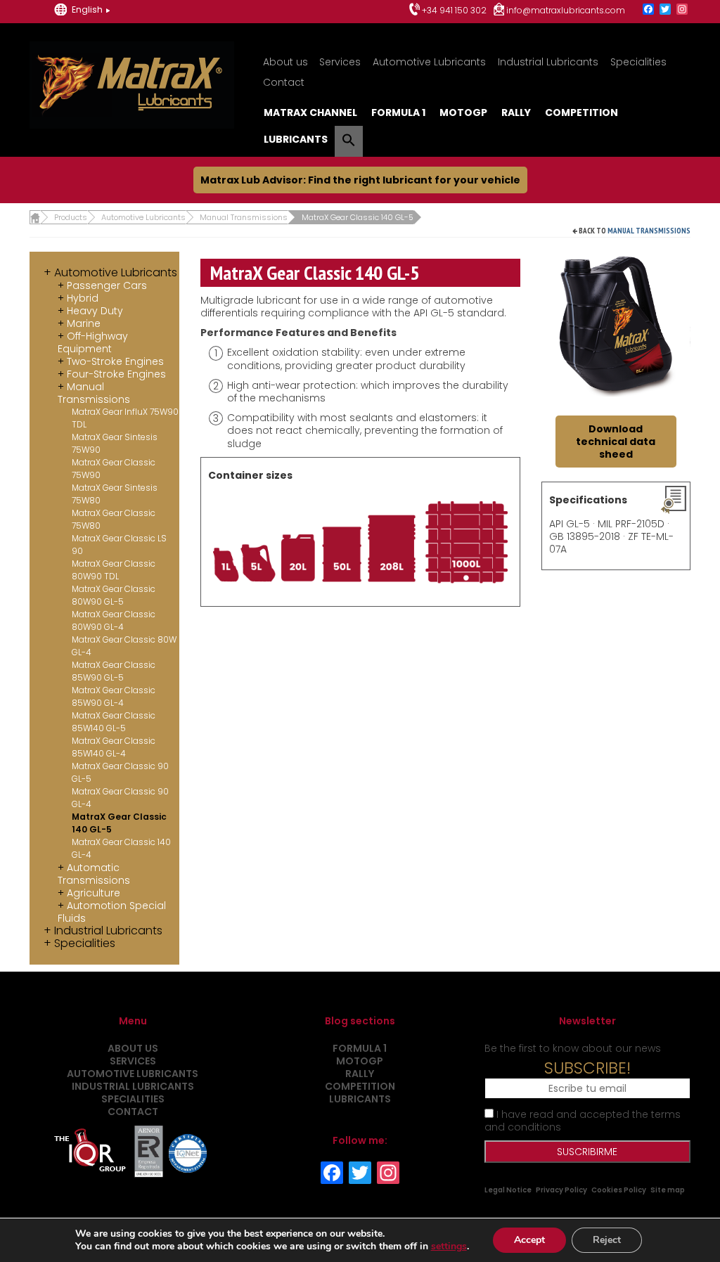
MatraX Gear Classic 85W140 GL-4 (113, 747)
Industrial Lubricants (548, 62)
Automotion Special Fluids (112, 912)
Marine (84, 323)
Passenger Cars (107, 285)
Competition (581, 112)
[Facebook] (648, 10)
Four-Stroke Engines (116, 374)
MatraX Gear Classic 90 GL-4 (120, 797)
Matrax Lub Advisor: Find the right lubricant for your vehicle (360, 180)
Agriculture (93, 893)
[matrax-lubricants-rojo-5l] (616, 325)
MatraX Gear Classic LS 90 (119, 544)
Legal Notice (508, 1190)
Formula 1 (398, 112)
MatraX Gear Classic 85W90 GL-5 (113, 671)
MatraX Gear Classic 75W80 (113, 519)
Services (340, 62)
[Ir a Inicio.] (35, 217)
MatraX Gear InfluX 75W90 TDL (125, 418)
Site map (667, 1190)
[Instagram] (682, 10)
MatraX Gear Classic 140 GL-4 (121, 848)
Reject (607, 1240)
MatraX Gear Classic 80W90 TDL (113, 570)
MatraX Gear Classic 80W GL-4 (124, 645)
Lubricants (296, 139)
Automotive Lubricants (429, 62)
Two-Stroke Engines (115, 361)
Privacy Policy (561, 1190)
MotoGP (463, 112)
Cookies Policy (618, 1190)
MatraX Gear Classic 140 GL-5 (119, 823)
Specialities (638, 62)
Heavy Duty (95, 311)
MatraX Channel (310, 112)
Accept (529, 1240)
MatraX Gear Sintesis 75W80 (115, 494)
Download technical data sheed (615, 441)
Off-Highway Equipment (93, 342)
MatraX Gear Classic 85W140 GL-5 (113, 721)
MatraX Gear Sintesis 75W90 (115, 443)
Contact (283, 82)
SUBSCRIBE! (587, 1068)
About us (285, 62)
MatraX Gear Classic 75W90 (113, 468)
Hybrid (82, 298)
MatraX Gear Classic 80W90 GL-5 (113, 595)
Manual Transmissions (649, 231)
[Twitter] (665, 10)
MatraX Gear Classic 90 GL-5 (120, 772)
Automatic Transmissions (94, 874)
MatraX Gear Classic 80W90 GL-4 (113, 620)
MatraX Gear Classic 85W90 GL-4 (113, 696)
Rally (516, 112)
